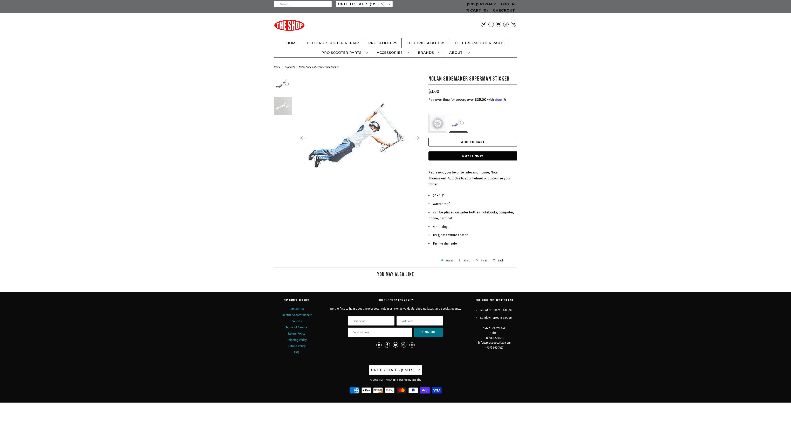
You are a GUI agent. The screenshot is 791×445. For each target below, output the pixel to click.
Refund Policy (297, 346)
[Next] (417, 138)
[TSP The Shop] (395, 27)
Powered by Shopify (409, 379)
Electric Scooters (426, 43)
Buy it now (472, 156)
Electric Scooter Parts (480, 43)
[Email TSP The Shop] (513, 24)
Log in (508, 4)
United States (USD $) (362, 4)
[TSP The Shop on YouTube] (498, 24)
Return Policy (296, 333)
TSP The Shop (387, 379)
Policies (296, 321)
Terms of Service (297, 327)
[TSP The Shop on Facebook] (491, 24)
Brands (427, 53)
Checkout (504, 10)
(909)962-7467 (481, 4)
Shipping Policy (297, 340)
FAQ (296, 352)
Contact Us (297, 309)
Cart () (478, 10)
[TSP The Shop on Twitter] (483, 24)
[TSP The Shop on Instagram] (506, 24)
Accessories (391, 53)
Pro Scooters (382, 43)
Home (292, 43)
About (457, 53)
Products (290, 67)
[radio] (437, 123)
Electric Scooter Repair (333, 43)
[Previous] (302, 138)
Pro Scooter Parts (343, 53)
